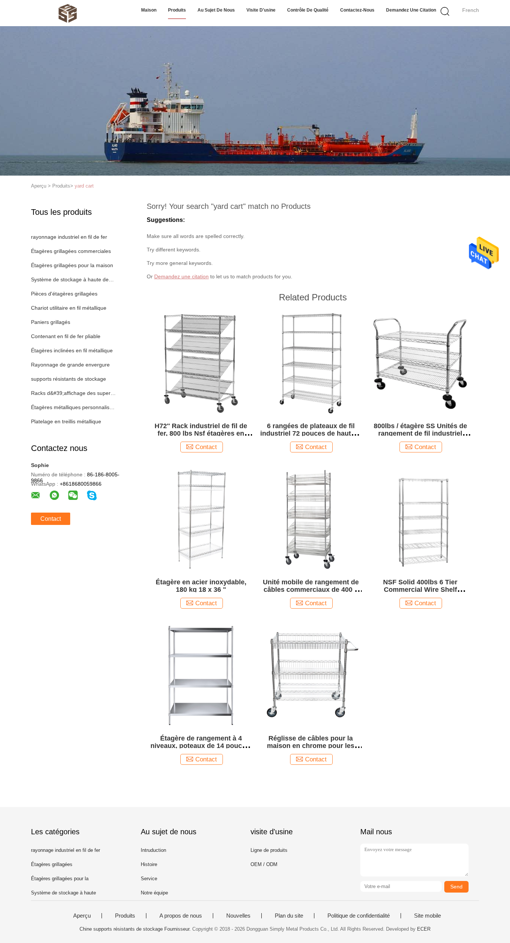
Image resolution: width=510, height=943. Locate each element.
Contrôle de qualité (308, 10)
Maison (148, 10)
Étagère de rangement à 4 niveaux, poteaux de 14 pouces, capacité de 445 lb (200, 746)
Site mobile (427, 915)
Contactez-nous (357, 10)
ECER (423, 929)
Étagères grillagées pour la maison (72, 265)
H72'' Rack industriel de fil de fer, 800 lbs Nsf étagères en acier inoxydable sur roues (201, 433)
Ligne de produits (269, 850)
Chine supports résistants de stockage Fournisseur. (136, 929)
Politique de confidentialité (358, 915)
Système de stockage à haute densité (73, 279)
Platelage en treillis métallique (66, 421)
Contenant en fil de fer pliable (65, 336)
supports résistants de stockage (68, 379)
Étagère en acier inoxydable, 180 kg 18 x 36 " (201, 585)
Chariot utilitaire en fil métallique (68, 308)
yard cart (84, 186)
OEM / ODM (264, 864)
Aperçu (82, 915)
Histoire (149, 864)
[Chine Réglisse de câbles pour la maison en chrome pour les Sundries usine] (310, 675)
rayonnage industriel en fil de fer (69, 237)
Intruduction (153, 850)
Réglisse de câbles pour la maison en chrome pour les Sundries (310, 746)
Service (149, 878)
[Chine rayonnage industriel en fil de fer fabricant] (67, 13)
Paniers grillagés (50, 322)
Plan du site (289, 915)
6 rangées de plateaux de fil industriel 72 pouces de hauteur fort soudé (310, 433)
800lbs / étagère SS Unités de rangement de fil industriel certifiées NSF (420, 433)
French (470, 10)
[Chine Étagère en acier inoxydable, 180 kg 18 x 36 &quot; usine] (200, 519)
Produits (177, 10)
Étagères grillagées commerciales (71, 251)
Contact (50, 519)
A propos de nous (180, 915)
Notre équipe (154, 893)
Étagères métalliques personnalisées (73, 407)
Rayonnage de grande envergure (70, 365)
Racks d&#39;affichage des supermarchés (73, 393)
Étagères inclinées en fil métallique (72, 350)
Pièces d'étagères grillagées (64, 294)
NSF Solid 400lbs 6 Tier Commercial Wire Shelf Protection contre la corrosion (420, 589)
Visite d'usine (261, 10)
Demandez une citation (411, 10)
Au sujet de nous (216, 10)
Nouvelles (238, 915)
